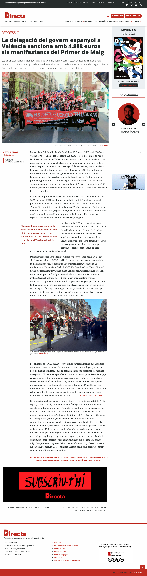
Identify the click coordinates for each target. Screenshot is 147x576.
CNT (34, 457)
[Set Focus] (108, 17)
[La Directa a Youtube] (136, 5)
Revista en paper (61, 555)
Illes (25, 21)
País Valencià (18, 21)
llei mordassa (95, 457)
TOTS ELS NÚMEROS (129, 85)
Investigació (100, 21)
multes (105, 457)
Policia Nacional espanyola (48, 460)
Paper (136, 21)
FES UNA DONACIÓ (133, 16)
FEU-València (82, 457)
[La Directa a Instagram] (141, 5)
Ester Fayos (11, 152)
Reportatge (88, 21)
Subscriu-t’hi (59, 549)
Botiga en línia (82, 2)
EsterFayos (9, 155)
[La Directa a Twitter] (131, 5)
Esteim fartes (128, 131)
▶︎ (144, 124)
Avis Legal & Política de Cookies (67, 560)
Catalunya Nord (34, 21)
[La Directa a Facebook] (127, 5)
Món (42, 21)
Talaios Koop (127, 572)
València (97, 460)
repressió (79, 460)
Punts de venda (98, 2)
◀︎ (114, 124)
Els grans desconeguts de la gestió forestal (27, 507)
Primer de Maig (67, 460)
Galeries (126, 21)
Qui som (57, 543)
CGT (30, 457)
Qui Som (69, 2)
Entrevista (111, 21)
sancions (88, 460)
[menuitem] (8, 21)
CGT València (104, 146)
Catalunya (8, 21)
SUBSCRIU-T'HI (117, 16)
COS (38, 457)
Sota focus (68, 21)
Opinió (119, 21)
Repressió (10, 32)
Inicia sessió (135, 2)
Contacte (122, 2)
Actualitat (79, 21)
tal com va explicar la (89, 395)
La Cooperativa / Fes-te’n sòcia (66, 546)
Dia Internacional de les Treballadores (58, 457)
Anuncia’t (111, 2)
